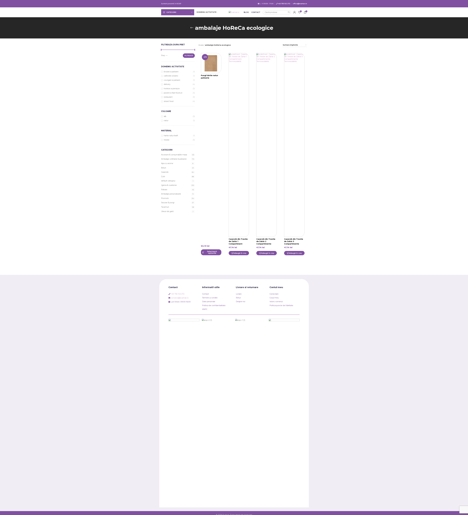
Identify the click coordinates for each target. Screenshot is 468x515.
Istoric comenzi (276, 301)
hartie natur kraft (171, 135)
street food (168, 101)
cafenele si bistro (171, 76)
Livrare (239, 294)
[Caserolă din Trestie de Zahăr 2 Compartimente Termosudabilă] (266, 145)
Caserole (164, 172)
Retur (238, 298)
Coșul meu (274, 298)
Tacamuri (165, 207)
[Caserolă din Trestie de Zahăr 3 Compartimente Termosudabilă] (294, 145)
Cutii (163, 176)
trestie (166, 140)
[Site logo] (234, 12)
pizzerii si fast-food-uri (173, 93)
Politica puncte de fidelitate (281, 305)
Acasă (200, 45)
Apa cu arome (167, 163)
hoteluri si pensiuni (172, 88)
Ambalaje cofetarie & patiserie (174, 159)
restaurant (168, 97)
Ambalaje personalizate (171, 194)
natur (166, 120)
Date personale (208, 301)
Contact (205, 294)
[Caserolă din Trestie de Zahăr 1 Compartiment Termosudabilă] (239, 145)
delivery (167, 84)
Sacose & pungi (167, 202)
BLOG (246, 12)
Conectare (274, 294)
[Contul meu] (294, 12)
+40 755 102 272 (284, 4)
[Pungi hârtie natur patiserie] (211, 63)
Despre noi (240, 301)
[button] (238, 253)
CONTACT (255, 12)
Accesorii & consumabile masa (174, 155)
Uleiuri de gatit (167, 211)
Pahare (164, 189)
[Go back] (192, 27)
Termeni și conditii (209, 298)
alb (165, 116)
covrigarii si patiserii (172, 80)
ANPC (204, 309)
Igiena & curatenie (169, 185)
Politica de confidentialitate (213, 305)
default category (168, 181)
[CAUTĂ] (289, 12)
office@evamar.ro (300, 4)
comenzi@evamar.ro (180, 298)
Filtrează (189, 55)
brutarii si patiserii (171, 72)
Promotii (165, 198)
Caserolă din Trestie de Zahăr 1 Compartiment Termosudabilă (238, 242)
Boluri (163, 168)
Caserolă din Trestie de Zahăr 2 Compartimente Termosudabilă (265, 242)
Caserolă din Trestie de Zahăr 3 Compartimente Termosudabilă (293, 242)
